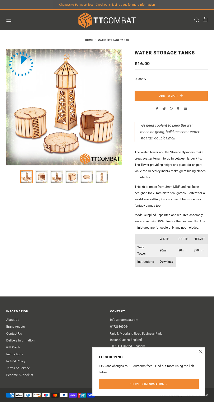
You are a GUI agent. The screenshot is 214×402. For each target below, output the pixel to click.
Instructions (14, 354)
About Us (12, 320)
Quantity (140, 79)
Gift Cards (13, 347)
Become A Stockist (19, 375)
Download (166, 262)
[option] (64, 107)
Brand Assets (15, 327)
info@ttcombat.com (124, 320)
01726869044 (119, 327)
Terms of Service (18, 368)
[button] (26, 176)
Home (89, 40)
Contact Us (14, 333)
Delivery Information (20, 340)
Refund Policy (15, 361)
